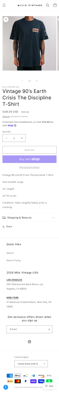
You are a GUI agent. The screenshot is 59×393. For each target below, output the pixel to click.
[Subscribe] (48, 329)
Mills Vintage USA (25, 387)
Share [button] (9, 226)
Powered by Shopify (38, 387)
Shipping (5, 116)
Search (10, 252)
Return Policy (14, 260)
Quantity (6, 131)
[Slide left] (22, 80)
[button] (4, 5)
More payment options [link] (30, 167)
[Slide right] (36, 80)
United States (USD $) (28, 363)
